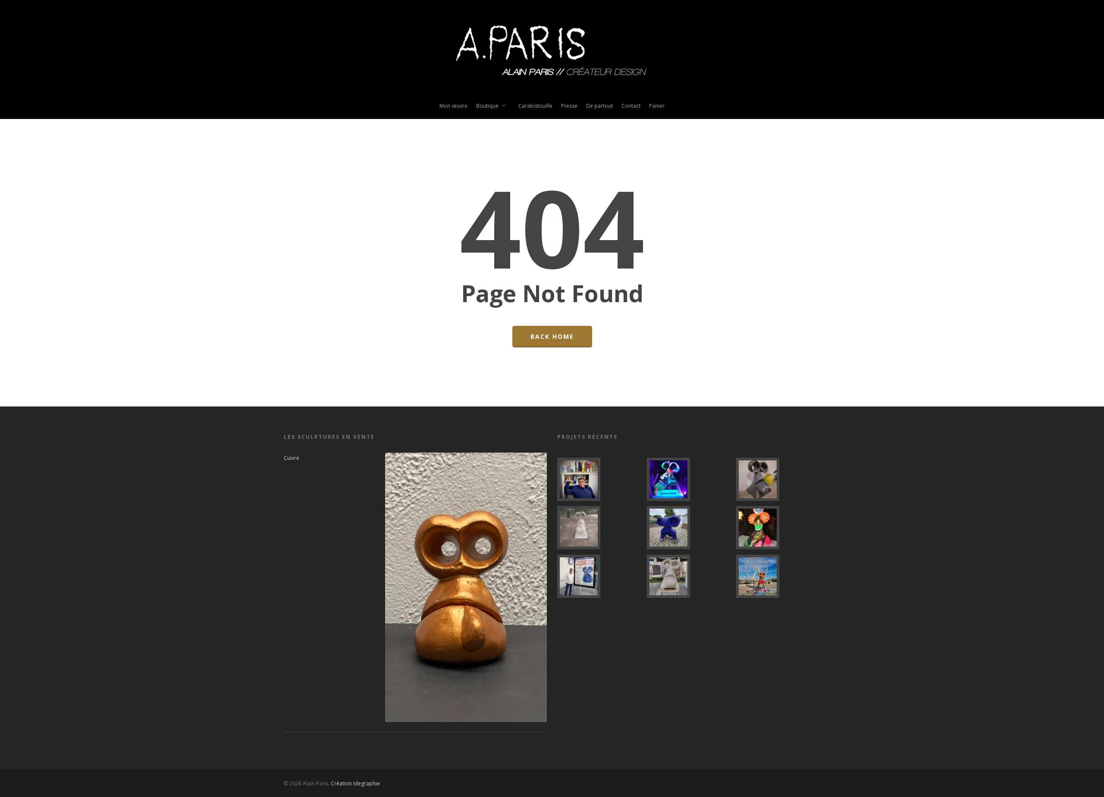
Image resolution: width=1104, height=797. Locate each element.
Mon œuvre (453, 105)
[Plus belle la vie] (599, 479)
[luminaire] (689, 479)
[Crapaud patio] (778, 479)
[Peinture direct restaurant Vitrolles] (778, 527)
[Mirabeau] (599, 527)
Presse (569, 105)
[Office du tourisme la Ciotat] (689, 576)
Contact (630, 105)
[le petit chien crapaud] (689, 527)
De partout (599, 105)
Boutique (487, 105)
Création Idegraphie (355, 783)
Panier (657, 105)
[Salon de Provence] (599, 576)
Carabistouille (535, 105)
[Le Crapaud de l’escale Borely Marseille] (778, 576)
